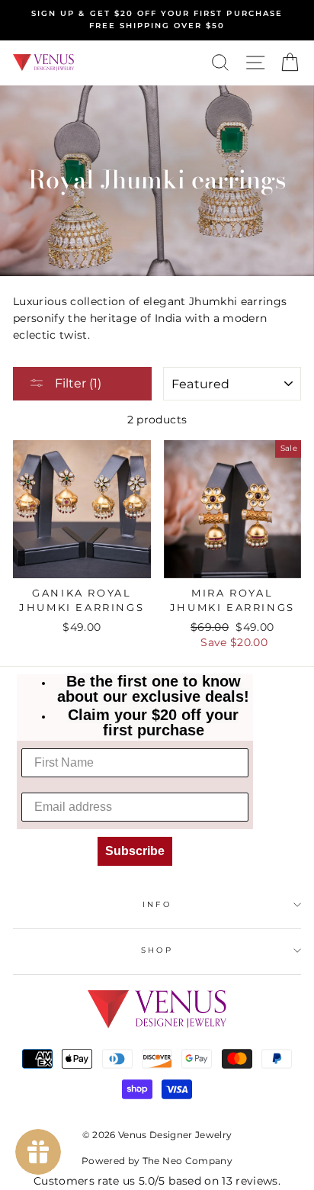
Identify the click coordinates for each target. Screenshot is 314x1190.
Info (157, 904)
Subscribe (135, 850)
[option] (157, 20)
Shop (156, 950)
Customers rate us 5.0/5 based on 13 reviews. (157, 1181)
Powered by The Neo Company (157, 1160)
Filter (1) (76, 383)
